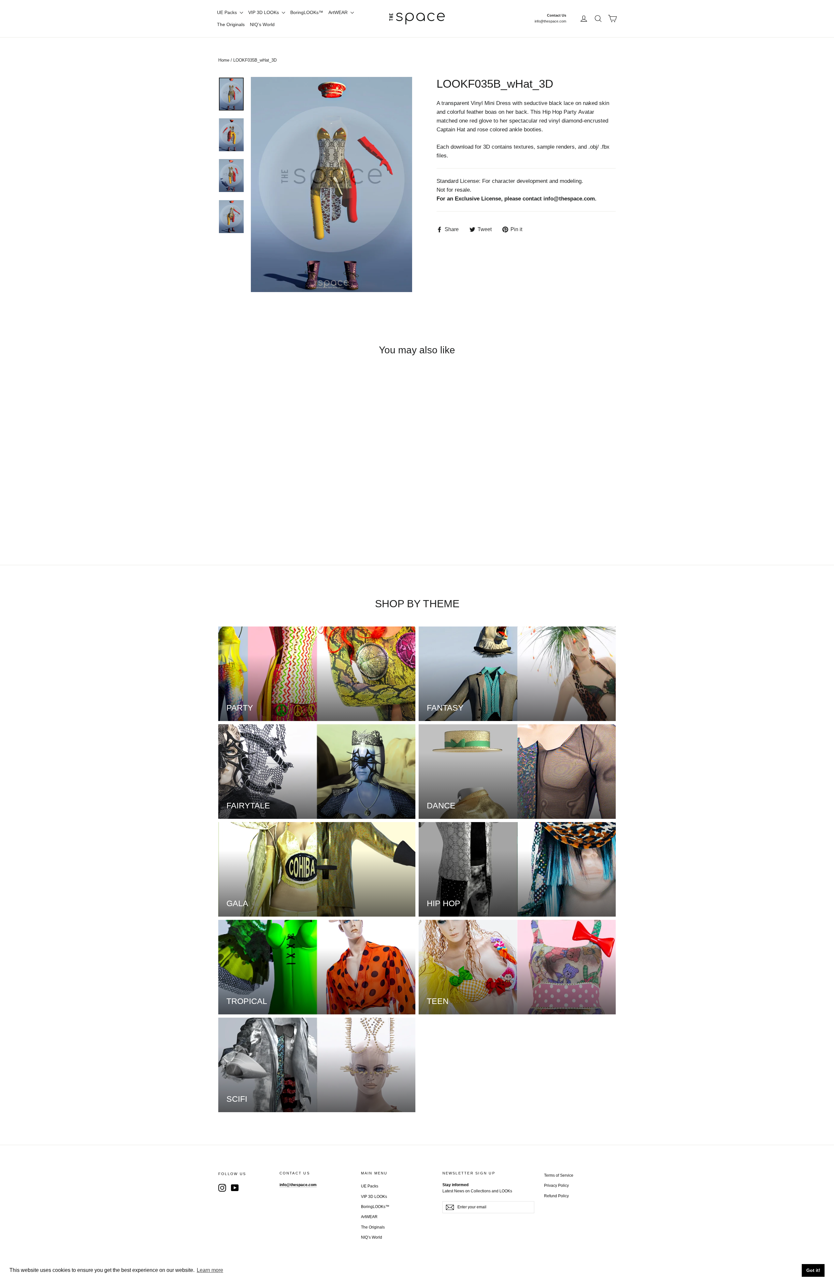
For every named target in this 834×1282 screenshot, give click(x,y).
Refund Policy (556, 1196)
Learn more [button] (210, 1270)
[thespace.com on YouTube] (235, 1187)
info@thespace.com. (570, 199)
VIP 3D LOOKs (264, 12)
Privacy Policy (556, 1185)
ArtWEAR (338, 12)
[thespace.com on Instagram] (222, 1187)
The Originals (231, 24)
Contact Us (556, 15)
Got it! (813, 1270)
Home (223, 60)
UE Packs (227, 12)
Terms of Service (558, 1175)
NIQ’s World (262, 24)
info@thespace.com (550, 21)
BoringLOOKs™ (306, 12)
